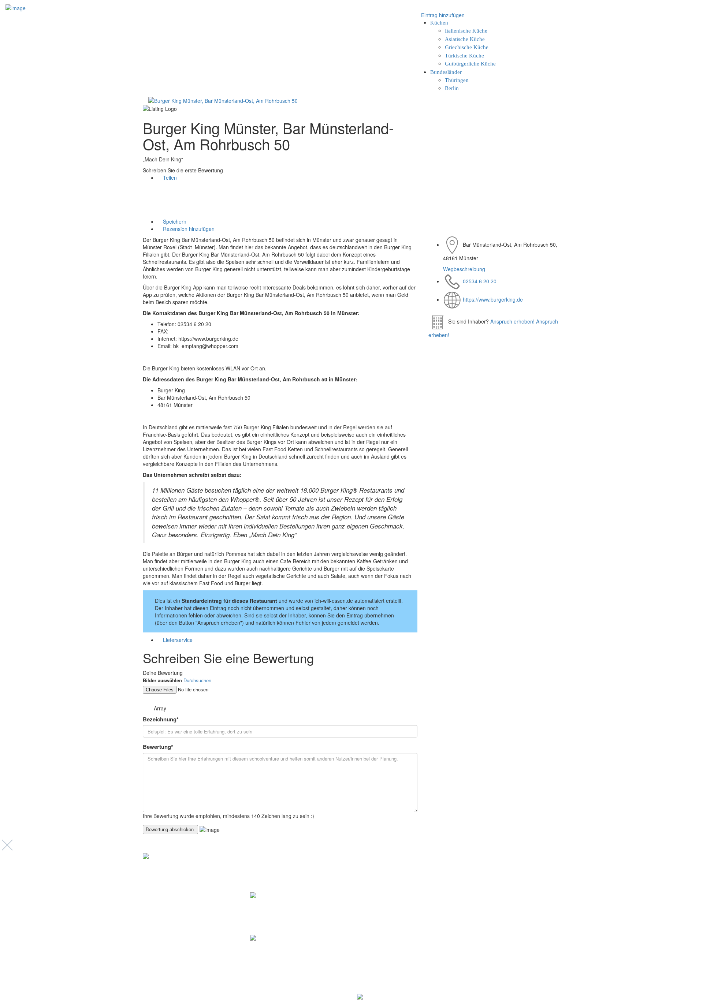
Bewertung (158, 747)
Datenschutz (498, 881)
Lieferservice (178, 639)
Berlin (452, 88)
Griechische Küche (466, 47)
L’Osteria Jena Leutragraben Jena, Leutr (401, 911)
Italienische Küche (466, 31)
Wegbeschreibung (464, 269)
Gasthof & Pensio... (280, 907)
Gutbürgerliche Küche (470, 64)
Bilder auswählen (162, 680)
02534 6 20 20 (479, 281)
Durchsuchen (197, 680)
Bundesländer (446, 72)
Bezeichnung (161, 719)
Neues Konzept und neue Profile (519, 897)
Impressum (497, 889)
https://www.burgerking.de (493, 299)
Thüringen (457, 80)
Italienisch (368, 895)
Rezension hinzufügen (188, 228)
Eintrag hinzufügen (442, 15)
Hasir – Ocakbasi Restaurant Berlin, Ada (402, 969)
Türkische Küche (464, 56)
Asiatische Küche (465, 39)
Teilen (169, 177)
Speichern (173, 221)
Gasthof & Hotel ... (278, 950)
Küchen (439, 23)
